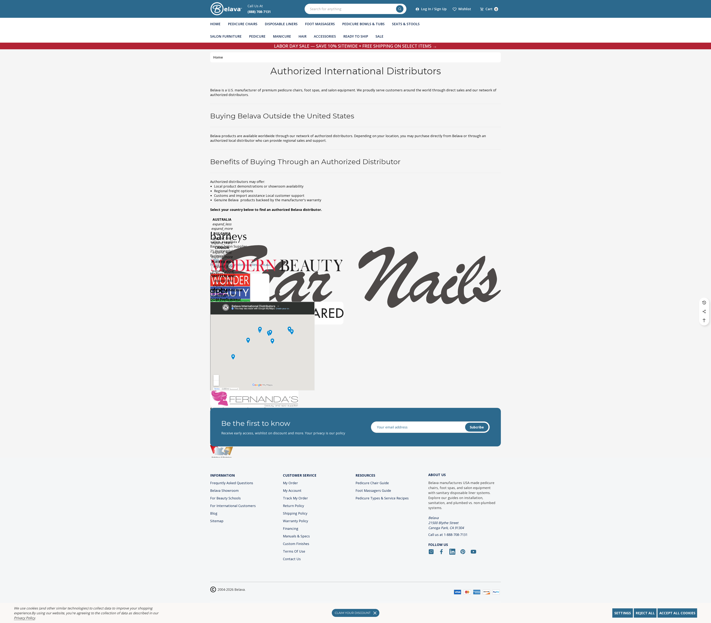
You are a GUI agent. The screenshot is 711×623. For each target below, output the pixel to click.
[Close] (374, 613)
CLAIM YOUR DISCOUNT (352, 613)
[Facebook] (442, 552)
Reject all (645, 613)
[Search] (399, 9)
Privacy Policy (24, 618)
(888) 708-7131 (259, 11)
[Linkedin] (452, 552)
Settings (622, 613)
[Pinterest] (463, 552)
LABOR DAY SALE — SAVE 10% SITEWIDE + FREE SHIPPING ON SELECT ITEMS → (355, 46)
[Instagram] (431, 552)
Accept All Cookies (677, 613)
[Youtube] (473, 552)
